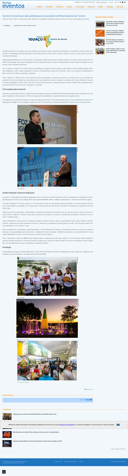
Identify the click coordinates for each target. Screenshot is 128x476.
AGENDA (110, 7)
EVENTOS (59, 7)
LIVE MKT (49, 7)
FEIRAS (69, 7)
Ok (118, 424)
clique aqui (79, 102)
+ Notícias (6, 409)
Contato (81, 461)
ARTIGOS (119, 7)
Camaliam (123, 461)
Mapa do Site (58, 461)
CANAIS (39, 7)
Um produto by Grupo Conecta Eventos (13, 463)
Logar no (83, 399)
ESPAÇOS (91, 7)
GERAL (100, 7)
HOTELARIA (80, 7)
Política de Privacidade (70, 461)
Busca (111, 2)
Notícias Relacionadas (105, 17)
